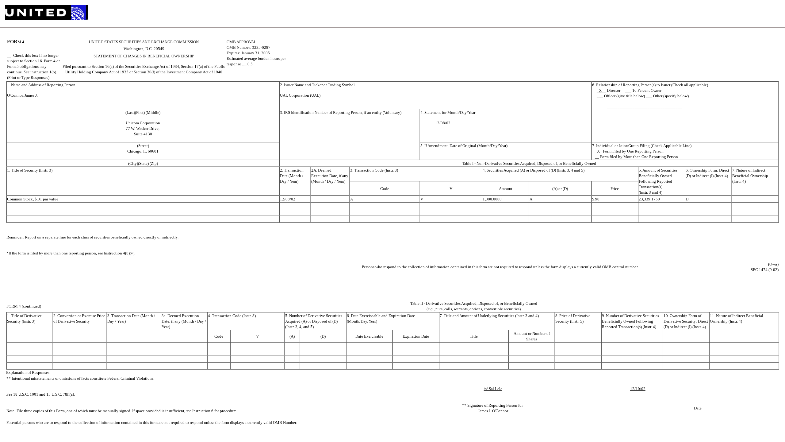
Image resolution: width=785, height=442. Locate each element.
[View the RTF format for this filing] (755, 13)
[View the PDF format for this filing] (765, 13)
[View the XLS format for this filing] (775, 13)
